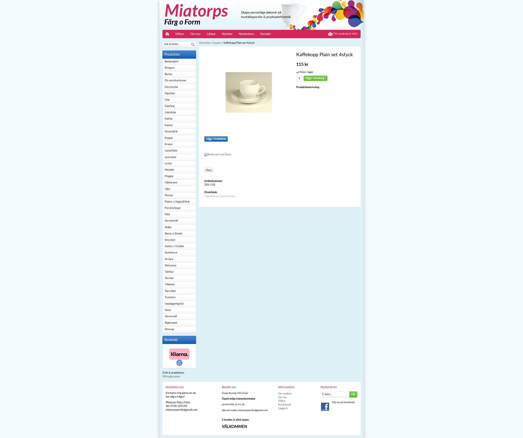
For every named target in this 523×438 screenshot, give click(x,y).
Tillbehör (170, 284)
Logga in (283, 408)
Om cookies (285, 393)
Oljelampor (171, 182)
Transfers (170, 297)
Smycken (170, 240)
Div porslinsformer (176, 80)
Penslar (169, 195)
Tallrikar (169, 272)
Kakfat (168, 119)
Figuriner (170, 93)
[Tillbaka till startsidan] (167, 34)
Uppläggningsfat (174, 303)
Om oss (195, 34)
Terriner (169, 278)
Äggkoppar (171, 322)
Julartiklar (170, 112)
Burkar (168, 74)
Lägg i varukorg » (315, 78)
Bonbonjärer (172, 61)
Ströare (169, 259)
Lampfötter (171, 150)
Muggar (169, 176)
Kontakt (265, 34)
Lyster (168, 163)
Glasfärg (169, 106)
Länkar (211, 34)
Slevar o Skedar (173, 233)
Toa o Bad (170, 291)
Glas (167, 100)
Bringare (169, 68)
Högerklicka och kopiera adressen (219, 196)
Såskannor (171, 265)
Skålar (168, 227)
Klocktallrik (171, 131)
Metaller (169, 170)
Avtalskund (284, 404)
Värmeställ (171, 316)
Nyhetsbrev (246, 34)
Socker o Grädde (174, 246)
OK (353, 394)
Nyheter (227, 34)
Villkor (179, 34)
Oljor (167, 189)
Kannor (169, 125)
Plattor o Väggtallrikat (177, 202)
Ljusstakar (171, 157)
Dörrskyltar (171, 87)
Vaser (168, 310)
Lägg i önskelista (216, 139)
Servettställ (171, 221)
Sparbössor (171, 252)
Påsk (167, 214)
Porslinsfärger (173, 208)
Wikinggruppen (171, 376)
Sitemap (169, 329)
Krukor (169, 144)
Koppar (169, 138)
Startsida (204, 43)
